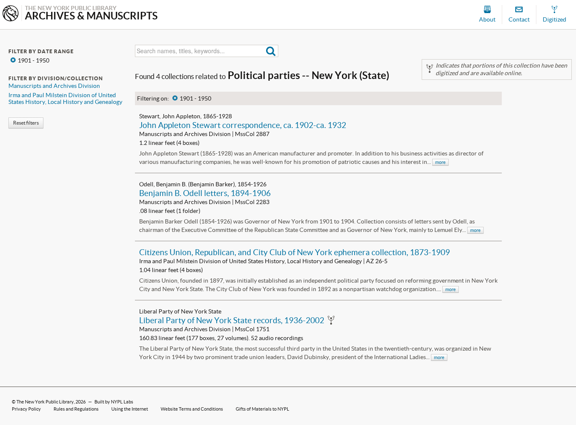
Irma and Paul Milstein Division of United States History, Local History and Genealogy (65, 98)
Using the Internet (129, 408)
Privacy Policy (26, 408)
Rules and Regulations (76, 408)
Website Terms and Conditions (192, 408)
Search (271, 51)
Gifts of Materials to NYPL (262, 408)
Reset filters (26, 122)
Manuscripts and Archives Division (54, 85)
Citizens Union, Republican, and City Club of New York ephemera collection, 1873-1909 (294, 252)
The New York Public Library (45, 401)
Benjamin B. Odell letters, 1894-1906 (205, 193)
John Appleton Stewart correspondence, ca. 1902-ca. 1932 (242, 125)
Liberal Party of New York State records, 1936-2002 (231, 320)
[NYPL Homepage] (11, 14)
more (440, 162)
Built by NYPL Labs (113, 401)
